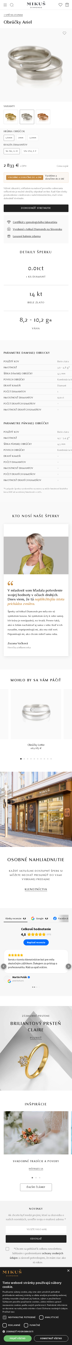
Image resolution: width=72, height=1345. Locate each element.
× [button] (68, 1270)
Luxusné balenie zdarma (27, 236)
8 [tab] (44, 759)
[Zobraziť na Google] (7, 979)
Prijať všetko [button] (17, 1338)
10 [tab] (51, 759)
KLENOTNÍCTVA (36, 889)
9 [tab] (47, 759)
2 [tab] (24, 759)
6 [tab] (37, 759)
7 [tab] (41, 759)
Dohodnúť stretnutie (36, 208)
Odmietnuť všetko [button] (51, 1338)
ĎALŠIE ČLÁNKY (36, 1187)
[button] (3, 966)
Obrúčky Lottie (36, 745)
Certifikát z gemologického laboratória (35, 222)
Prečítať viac (9, 1311)
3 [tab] (27, 759)
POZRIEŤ (36, 1038)
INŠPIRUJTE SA (36, 1169)
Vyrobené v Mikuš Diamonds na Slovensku (37, 229)
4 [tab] (31, 759)
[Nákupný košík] (67, 5)
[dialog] (36, 1306)
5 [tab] (34, 759)
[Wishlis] (60, 5)
